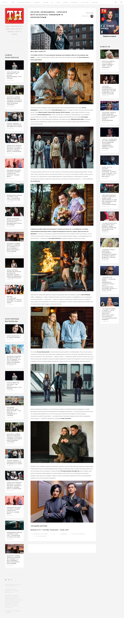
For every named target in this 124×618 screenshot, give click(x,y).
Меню (121, 2)
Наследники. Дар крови (40, 533)
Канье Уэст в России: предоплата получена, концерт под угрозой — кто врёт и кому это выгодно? (109, 172)
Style (58, 2)
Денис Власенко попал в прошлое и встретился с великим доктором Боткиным (14, 221)
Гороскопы (85, 2)
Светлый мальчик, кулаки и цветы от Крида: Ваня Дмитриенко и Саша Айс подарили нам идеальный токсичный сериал (109, 200)
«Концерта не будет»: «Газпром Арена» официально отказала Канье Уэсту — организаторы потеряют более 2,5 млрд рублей (109, 284)
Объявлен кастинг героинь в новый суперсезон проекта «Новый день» (14, 173)
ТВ (52, 2)
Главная (4, 2)
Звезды (46, 2)
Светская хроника (24, 2)
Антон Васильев (41, 536)
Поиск (115, 2)
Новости (37, 2)
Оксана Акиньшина (78, 533)
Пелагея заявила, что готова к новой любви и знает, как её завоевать (108, 64)
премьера (64, 533)
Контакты (95, 2)
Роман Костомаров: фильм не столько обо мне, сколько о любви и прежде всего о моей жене (14, 148)
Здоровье (74, 2)
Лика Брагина (85, 16)
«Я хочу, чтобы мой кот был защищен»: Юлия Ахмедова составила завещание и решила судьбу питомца (109, 144)
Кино (13, 2)
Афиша (65, 2)
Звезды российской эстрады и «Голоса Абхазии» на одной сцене (14, 299)
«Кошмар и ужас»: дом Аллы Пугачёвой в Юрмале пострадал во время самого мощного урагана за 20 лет (109, 254)
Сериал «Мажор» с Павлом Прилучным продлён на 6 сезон (14, 125)
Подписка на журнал (109, 36)
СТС (54, 533)
